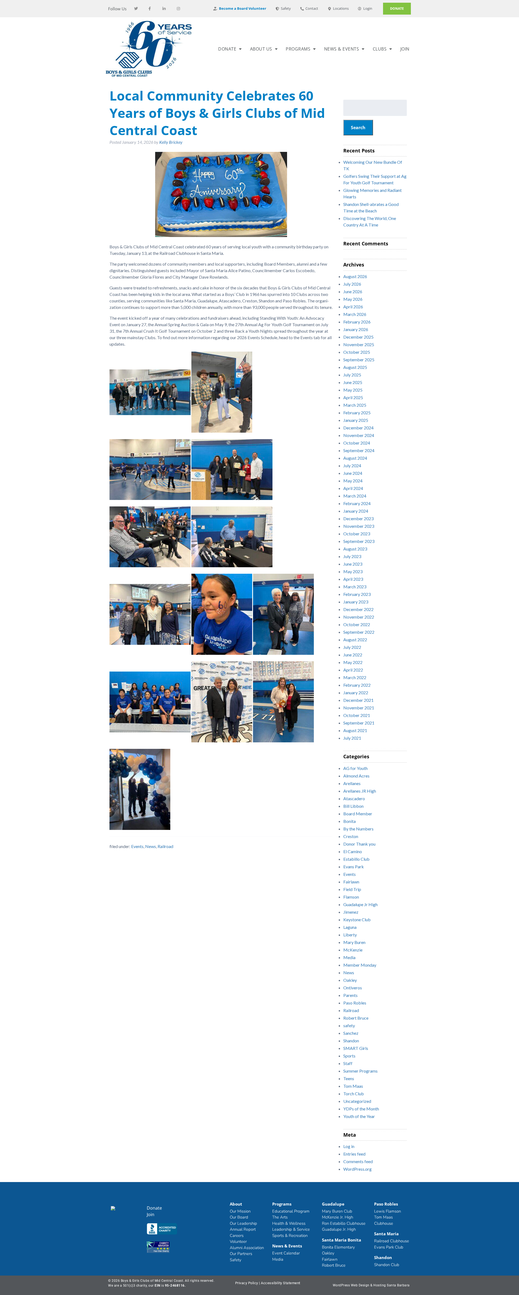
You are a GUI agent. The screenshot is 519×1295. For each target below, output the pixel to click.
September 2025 (358, 359)
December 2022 (358, 609)
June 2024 (352, 473)
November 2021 (358, 707)
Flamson (351, 896)
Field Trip (352, 889)
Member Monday (359, 964)
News (150, 846)
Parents (350, 995)
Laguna (350, 927)
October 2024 (356, 442)
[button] (164, 1229)
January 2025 (355, 420)
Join (405, 49)
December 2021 (358, 700)
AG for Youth (355, 768)
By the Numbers (358, 828)
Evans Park (353, 866)
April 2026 (353, 306)
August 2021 (355, 730)
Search (358, 128)
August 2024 (355, 457)
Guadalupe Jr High (360, 904)
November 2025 (358, 344)
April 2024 (353, 488)
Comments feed (358, 1161)
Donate (227, 49)
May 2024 (352, 480)
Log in (348, 1146)
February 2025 (357, 412)
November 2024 (358, 435)
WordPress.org (357, 1168)
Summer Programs (360, 1070)
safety (349, 1025)
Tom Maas (353, 1086)
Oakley (350, 980)
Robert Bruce (355, 1017)
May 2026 (352, 299)
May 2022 (352, 662)
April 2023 (353, 579)
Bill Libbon (353, 806)
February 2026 (357, 321)
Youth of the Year (359, 1116)
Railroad (165, 846)
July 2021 (352, 737)
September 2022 (358, 632)
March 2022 (354, 677)
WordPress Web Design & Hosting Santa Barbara (371, 1285)
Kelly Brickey (170, 142)
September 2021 (358, 722)
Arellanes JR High (359, 790)
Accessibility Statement (280, 1283)
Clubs (380, 49)
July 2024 (352, 465)
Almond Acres (356, 775)
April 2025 (353, 397)
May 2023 (352, 571)
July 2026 (352, 283)
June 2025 (352, 382)
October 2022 (356, 624)
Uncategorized (357, 1101)
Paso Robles (354, 1002)
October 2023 (356, 533)
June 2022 (352, 654)
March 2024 (354, 495)
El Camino (352, 851)
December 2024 (358, 427)
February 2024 (357, 503)
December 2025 (358, 336)
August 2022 (355, 639)
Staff (347, 1063)
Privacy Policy (246, 1283)
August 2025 (355, 367)
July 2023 (352, 556)
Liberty (350, 934)
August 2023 (355, 548)
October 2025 (356, 352)
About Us (261, 49)
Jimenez (350, 911)
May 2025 (352, 389)
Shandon (351, 1040)
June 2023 (352, 563)
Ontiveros (352, 987)
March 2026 (354, 314)
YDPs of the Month (361, 1108)
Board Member (357, 813)
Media (349, 957)
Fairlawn (351, 881)
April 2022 (353, 669)
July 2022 (352, 647)
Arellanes (352, 783)
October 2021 (356, 715)
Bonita (349, 821)
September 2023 (358, 541)
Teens (348, 1078)
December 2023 (358, 518)
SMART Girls (355, 1048)
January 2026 (355, 329)
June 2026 (352, 291)
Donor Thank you (359, 843)
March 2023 (354, 586)
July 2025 (352, 374)
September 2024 (358, 450)
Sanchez (350, 1033)
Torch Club (353, 1093)
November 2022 (358, 616)
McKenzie (352, 949)
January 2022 (355, 692)
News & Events (341, 49)
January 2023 (355, 601)
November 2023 (358, 526)
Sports (349, 1055)
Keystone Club (357, 919)
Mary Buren (354, 942)
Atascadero (354, 798)
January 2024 (355, 510)
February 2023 (357, 594)
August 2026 (355, 276)
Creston (350, 836)
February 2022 (357, 684)
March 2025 (354, 405)
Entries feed (354, 1153)
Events (137, 846)
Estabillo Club (356, 859)
